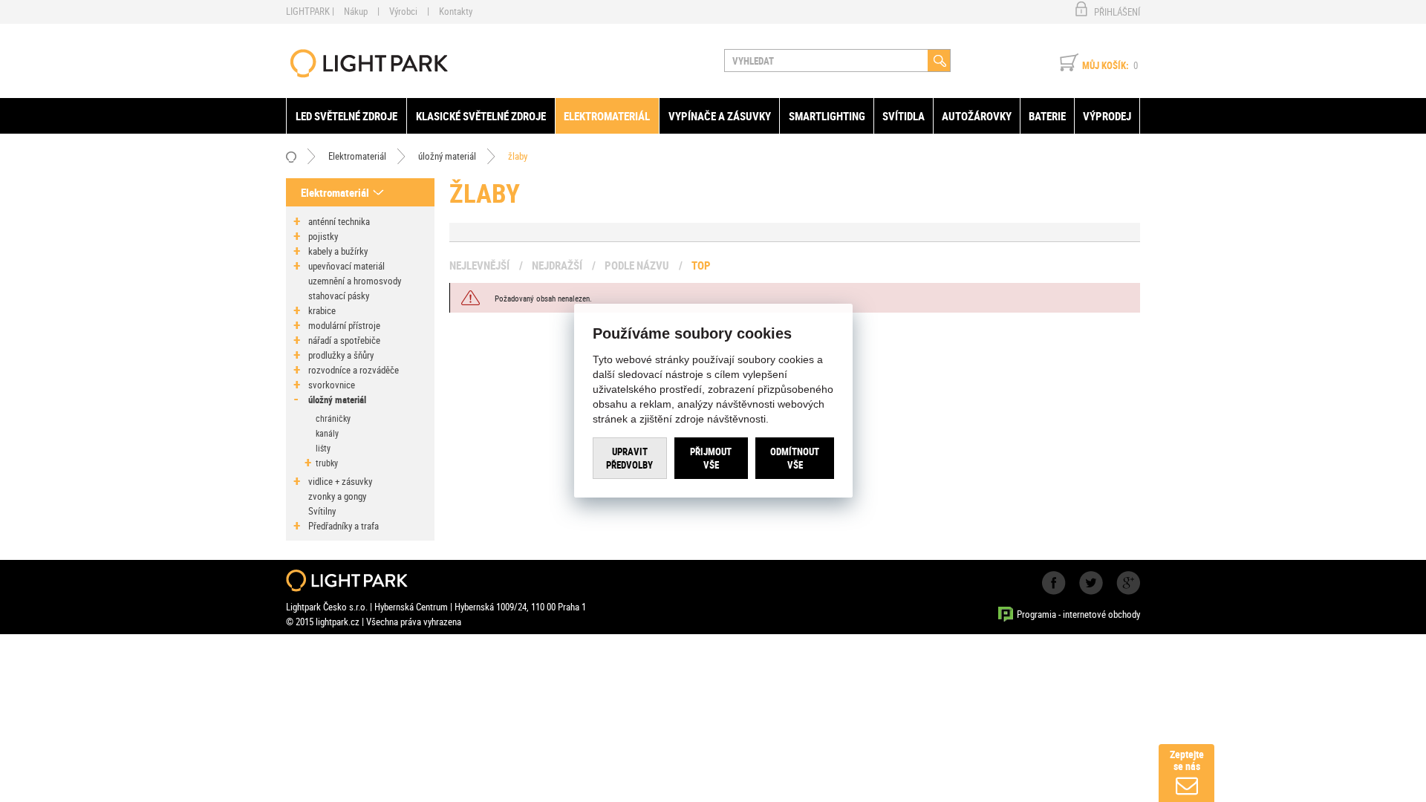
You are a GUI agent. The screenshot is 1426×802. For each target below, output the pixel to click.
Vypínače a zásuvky (719, 116)
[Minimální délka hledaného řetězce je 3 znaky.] (939, 60)
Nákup (356, 11)
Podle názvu (637, 265)
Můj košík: (1105, 65)
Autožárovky (977, 116)
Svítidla (903, 116)
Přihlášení (1117, 12)
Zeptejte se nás (1187, 760)
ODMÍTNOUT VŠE (794, 458)
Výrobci (403, 11)
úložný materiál (447, 156)
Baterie (1047, 116)
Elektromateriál (607, 116)
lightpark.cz (369, 63)
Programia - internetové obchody (1078, 614)
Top (701, 265)
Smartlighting (827, 116)
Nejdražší (557, 265)
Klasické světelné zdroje (481, 116)
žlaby (517, 156)
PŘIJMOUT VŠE (711, 458)
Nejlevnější (479, 265)
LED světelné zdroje (346, 116)
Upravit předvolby (629, 458)
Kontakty (455, 11)
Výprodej (1107, 116)
